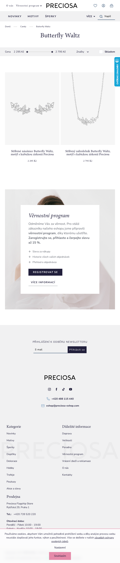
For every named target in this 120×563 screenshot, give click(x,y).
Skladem (110, 51)
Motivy (10, 440)
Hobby (10, 468)
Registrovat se (45, 272)
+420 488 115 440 (63, 399)
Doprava (67, 433)
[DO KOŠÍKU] (32, 108)
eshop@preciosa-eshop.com (62, 405)
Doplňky (11, 454)
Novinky (11, 433)
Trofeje (11, 475)
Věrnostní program (27, 5)
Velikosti (67, 440)
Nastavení (60, 547)
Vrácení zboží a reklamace (76, 461)
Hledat (101, 16)
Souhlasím (60, 556)
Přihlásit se (77, 349)
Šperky (10, 447)
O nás (9, 5)
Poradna (66, 447)
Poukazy (11, 481)
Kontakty (67, 475)
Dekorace (12, 461)
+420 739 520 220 (25, 514)
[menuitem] (15, 16)
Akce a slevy (14, 488)
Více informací (43, 282)
